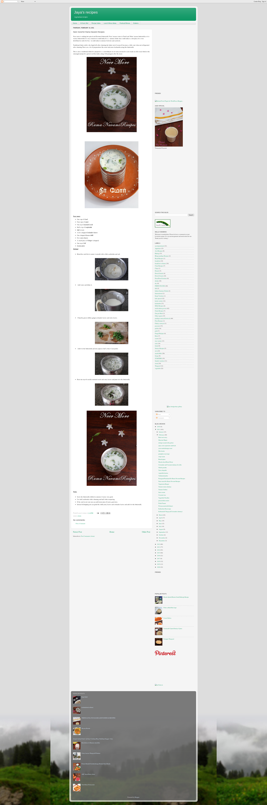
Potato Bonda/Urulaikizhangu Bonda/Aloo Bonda (96, 764)
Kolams (136, 23)
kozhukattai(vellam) (87, 707)
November (162, 538)
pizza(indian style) (163, 500)
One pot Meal (159, 313)
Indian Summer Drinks (161, 291)
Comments (160, 418)
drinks (79, 516)
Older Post (146, 532)
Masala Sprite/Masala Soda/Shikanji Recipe (176, 597)
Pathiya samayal (159, 323)
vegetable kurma (163, 473)
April (160, 518)
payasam (157, 326)
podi (156, 331)
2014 (158, 550)
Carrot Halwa (167, 618)
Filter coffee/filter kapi (169, 608)
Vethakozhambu (163, 476)
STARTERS (158, 358)
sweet (156, 363)
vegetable (157, 368)
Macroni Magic (162, 440)
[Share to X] (105, 513)
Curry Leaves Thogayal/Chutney (91, 753)
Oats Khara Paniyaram (88, 785)
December (162, 541)
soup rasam (161, 456)
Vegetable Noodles (163, 498)
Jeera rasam (161, 492)
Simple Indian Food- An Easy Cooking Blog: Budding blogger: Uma (93, 739)
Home (75, 23)
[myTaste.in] (159, 685)
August (161, 529)
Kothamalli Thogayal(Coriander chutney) (170, 511)
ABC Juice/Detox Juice (88, 774)
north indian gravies (160, 308)
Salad (156, 346)
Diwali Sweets (159, 276)
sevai (156, 351)
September (162, 532)
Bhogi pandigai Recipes (162, 256)
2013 (158, 547)
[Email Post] (97, 513)
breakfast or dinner (160, 263)
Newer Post (77, 532)
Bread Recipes (159, 258)
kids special (158, 298)
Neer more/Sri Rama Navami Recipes (169, 481)
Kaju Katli (85, 697)
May (160, 521)
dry (156, 283)
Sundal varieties (159, 361)
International (158, 293)
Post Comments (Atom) (88, 536)
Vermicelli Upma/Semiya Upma (172, 628)
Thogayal (157, 366)
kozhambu (158, 303)
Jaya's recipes (86, 12)
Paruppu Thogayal (168, 639)
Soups (156, 356)
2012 (158, 544)
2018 (158, 561)
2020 (158, 567)
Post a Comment (80, 523)
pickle (156, 328)
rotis (156, 343)
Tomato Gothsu (162, 489)
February (161, 435)
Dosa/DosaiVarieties (161, 278)
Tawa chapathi (162, 470)
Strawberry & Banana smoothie (91, 743)
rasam (156, 338)
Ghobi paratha (162, 467)
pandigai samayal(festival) (162, 318)
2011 (158, 429)
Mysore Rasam (86, 728)
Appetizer (158, 248)
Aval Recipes (158, 251)
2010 (158, 427)
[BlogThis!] (103, 513)
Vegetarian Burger (163, 484)
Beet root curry (162, 437)
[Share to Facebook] (107, 513)
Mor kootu (161, 451)
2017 (158, 558)
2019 (158, 564)
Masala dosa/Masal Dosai (165, 462)
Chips (156, 268)
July (160, 526)
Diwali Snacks (159, 273)
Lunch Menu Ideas (110, 23)
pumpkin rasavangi (163, 454)
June (160, 523)
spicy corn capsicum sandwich (167, 446)
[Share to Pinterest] (109, 513)
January (161, 432)
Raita (156, 336)
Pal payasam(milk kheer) (165, 506)
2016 (158, 556)
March (161, 515)
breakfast (157, 261)
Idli (156, 288)
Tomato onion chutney (164, 487)
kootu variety (159, 301)
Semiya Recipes (159, 348)
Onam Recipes (159, 311)
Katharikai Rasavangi (164, 509)
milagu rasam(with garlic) (166, 443)
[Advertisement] (163, 57)
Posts (159, 414)
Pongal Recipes (159, 333)
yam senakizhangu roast (165, 448)
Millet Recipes (159, 306)
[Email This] (101, 513)
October (161, 535)
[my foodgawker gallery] (174, 406)
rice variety (158, 341)
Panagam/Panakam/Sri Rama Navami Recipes (171, 478)
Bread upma (161, 459)
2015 (158, 553)
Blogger (137, 797)
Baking (157, 253)
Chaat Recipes (159, 266)
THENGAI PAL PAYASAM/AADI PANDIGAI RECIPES (98, 718)
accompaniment (159, 246)
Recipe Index (96, 23)
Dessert (157, 271)
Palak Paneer (162, 503)
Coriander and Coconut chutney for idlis (170, 465)
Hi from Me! (84, 23)
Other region (158, 316)
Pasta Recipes (159, 321)
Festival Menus (125, 23)
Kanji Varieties (159, 296)
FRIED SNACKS (160, 286)
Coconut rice (162, 495)
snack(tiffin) (158, 353)
